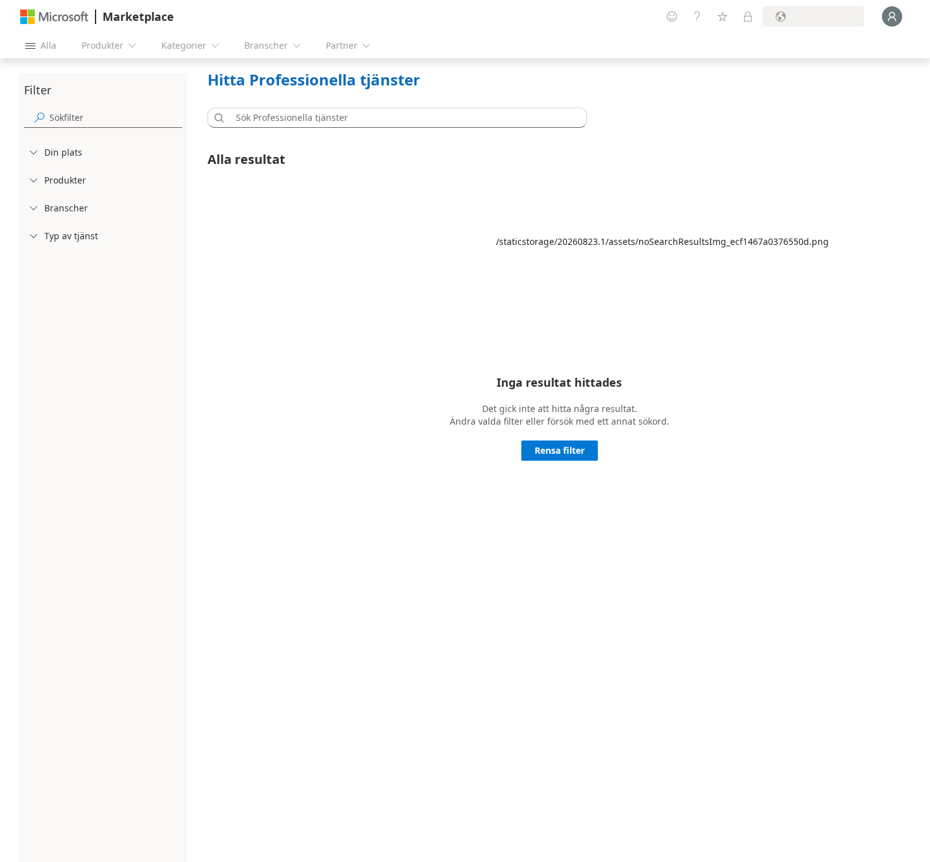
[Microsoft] (54, 16)
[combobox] (401, 117)
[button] (217, 117)
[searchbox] (115, 117)
